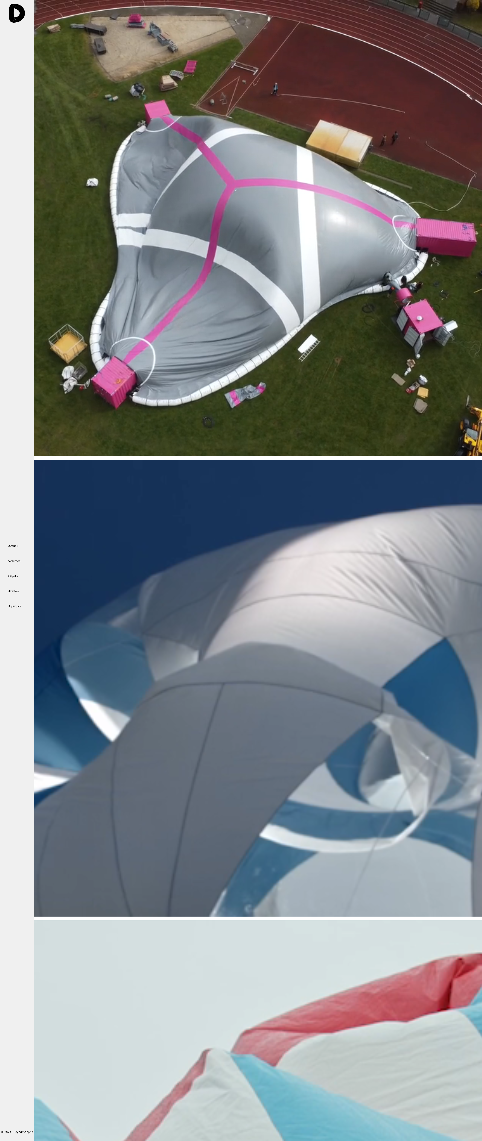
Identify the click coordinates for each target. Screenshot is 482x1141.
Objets (13, 576)
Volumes (14, 561)
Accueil (13, 546)
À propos (14, 606)
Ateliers (13, 591)
